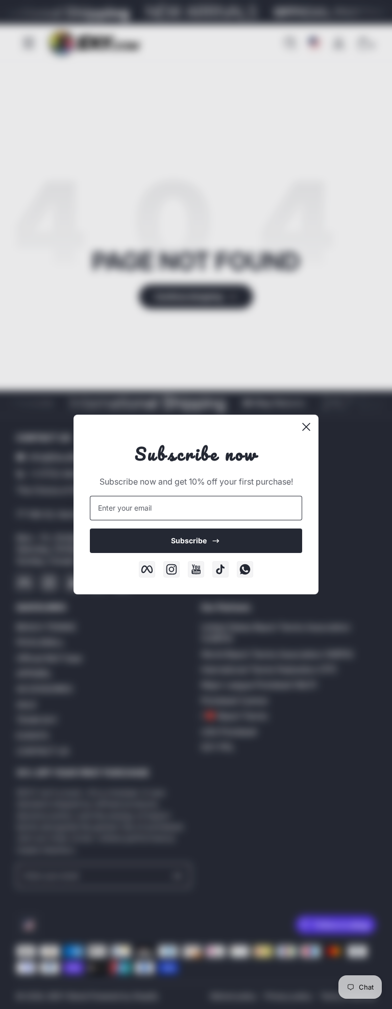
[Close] (306, 427)
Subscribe (189, 540)
